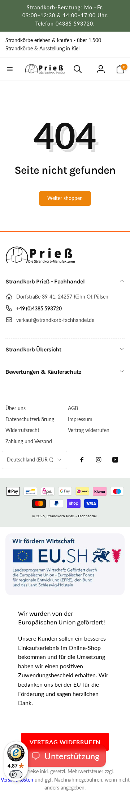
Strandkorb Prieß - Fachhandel (71, 516)
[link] (65, 44)
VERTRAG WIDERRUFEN (65, 741)
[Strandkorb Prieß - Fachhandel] (41, 262)
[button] (10, 69)
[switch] (15, 774)
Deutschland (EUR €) (30, 459)
